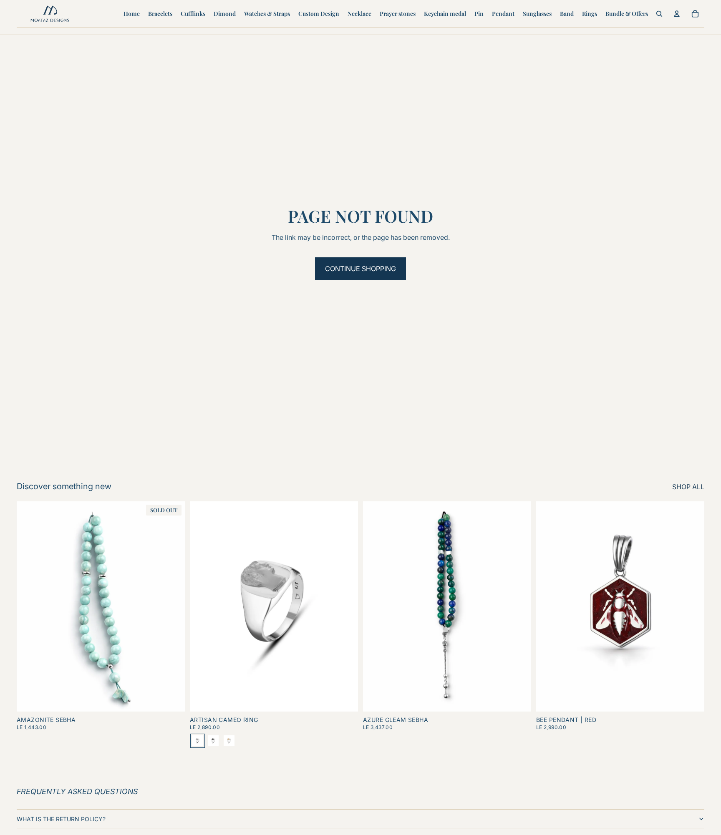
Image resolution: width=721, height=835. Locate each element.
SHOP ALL (688, 487)
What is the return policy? (61, 818)
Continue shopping (360, 268)
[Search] (659, 14)
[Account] (677, 14)
